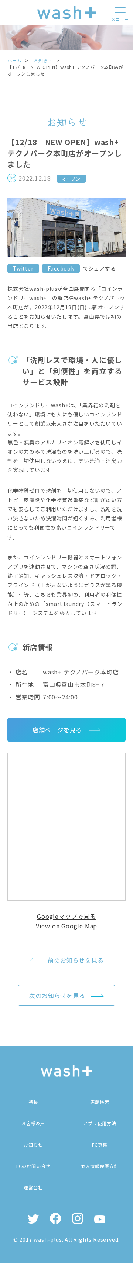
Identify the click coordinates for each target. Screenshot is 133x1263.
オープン (71, 178)
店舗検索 (99, 1102)
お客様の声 (33, 1123)
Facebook (61, 268)
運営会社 (33, 1187)
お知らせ (43, 60)
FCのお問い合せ (33, 1166)
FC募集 (99, 1144)
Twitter (23, 268)
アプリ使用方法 (99, 1123)
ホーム (14, 60)
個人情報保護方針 (100, 1166)
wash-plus (48, 1239)
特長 (33, 1102)
